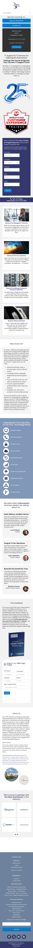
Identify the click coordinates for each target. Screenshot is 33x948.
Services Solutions (16, 899)
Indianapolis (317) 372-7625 (16, 39)
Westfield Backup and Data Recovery (20, 758)
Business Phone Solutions (16, 321)
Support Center (16, 880)
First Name (7, 152)
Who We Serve (16, 884)
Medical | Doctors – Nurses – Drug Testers (16, 893)
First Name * (7, 671)
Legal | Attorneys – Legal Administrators (16, 889)
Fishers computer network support (15, 757)
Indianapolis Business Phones (20, 764)
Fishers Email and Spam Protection (16, 762)
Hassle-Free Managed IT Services (16, 223)
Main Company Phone (10, 684)
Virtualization (16, 915)
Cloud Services (16, 913)
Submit (7, 190)
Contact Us (16, 25)
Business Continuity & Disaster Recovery (16, 904)
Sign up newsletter (16, 21)
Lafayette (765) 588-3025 (16, 43)
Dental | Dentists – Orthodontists (16, 891)
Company (7, 167)
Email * (19, 678)
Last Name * (20, 671)
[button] (9, 810)
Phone (6, 181)
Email (6, 174)
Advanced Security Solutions (16, 256)
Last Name (7, 159)
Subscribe (16, 929)
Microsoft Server (16, 908)
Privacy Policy (16, 946)
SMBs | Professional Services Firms (16, 887)
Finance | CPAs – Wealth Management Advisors (16, 895)
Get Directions (16, 47)
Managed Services (16, 902)
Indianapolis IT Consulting (8, 760)
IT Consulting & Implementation (16, 906)
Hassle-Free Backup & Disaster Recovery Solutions (16, 289)
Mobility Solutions (16, 917)
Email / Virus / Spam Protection (16, 910)
